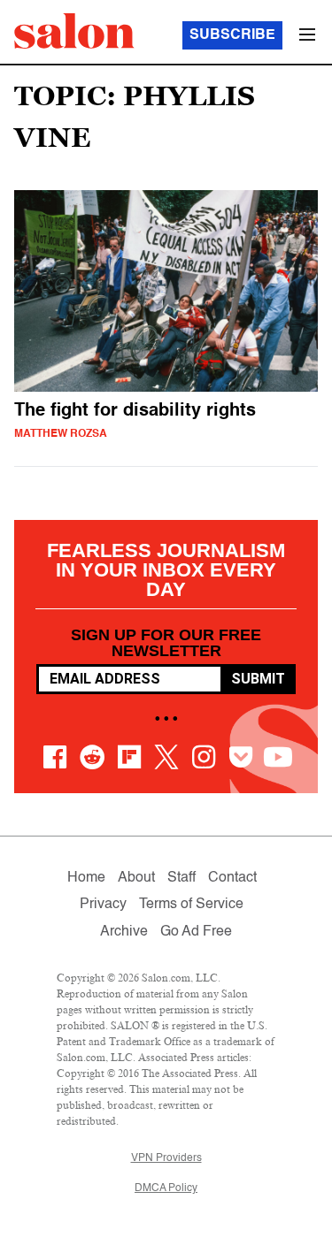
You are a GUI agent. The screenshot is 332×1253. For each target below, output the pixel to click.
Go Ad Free (196, 932)
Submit (258, 678)
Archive (124, 932)
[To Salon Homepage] (74, 31)
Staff (181, 878)
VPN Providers (166, 1158)
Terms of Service (191, 905)
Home (86, 878)
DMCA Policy (166, 1188)
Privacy (103, 905)
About (136, 878)
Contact (232, 878)
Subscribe (232, 35)
